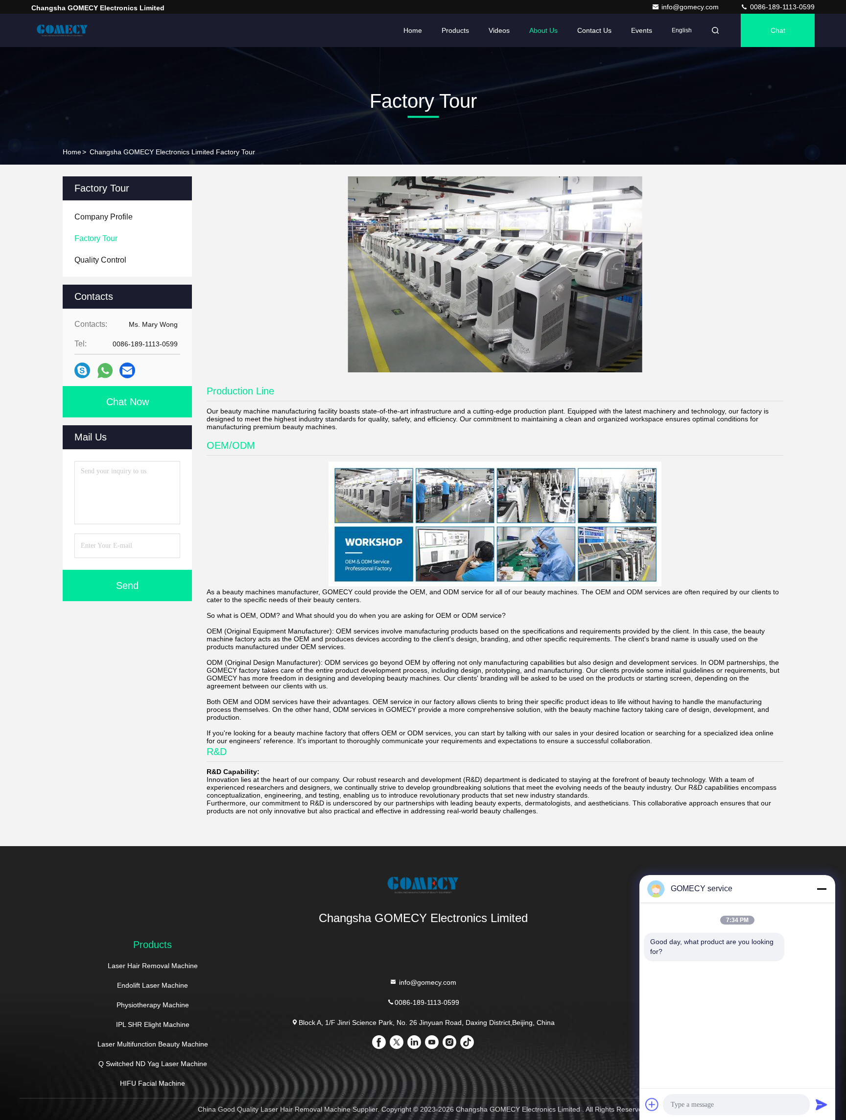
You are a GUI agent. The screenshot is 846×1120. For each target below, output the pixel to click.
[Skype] (82, 370)
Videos (499, 30)
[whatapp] (105, 371)
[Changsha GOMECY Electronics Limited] (62, 30)
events (641, 30)
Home (412, 30)
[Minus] (821, 889)
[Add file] (652, 1104)
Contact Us (594, 30)
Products (455, 30)
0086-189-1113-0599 (781, 7)
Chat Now (127, 401)
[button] (407, 370)
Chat (778, 30)
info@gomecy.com (691, 7)
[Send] (821, 1104)
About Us (543, 30)
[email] (127, 370)
